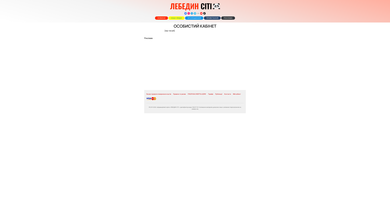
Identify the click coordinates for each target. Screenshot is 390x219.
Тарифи (210, 94)
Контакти (227, 94)
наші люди (176, 18)
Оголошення (194, 18)
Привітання (212, 18)
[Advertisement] (195, 64)
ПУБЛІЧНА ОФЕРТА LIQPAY (197, 94)
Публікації (218, 94)
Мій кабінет (237, 94)
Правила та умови (179, 94)
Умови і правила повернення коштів (158, 94)
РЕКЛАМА (228, 18)
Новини (161, 18)
